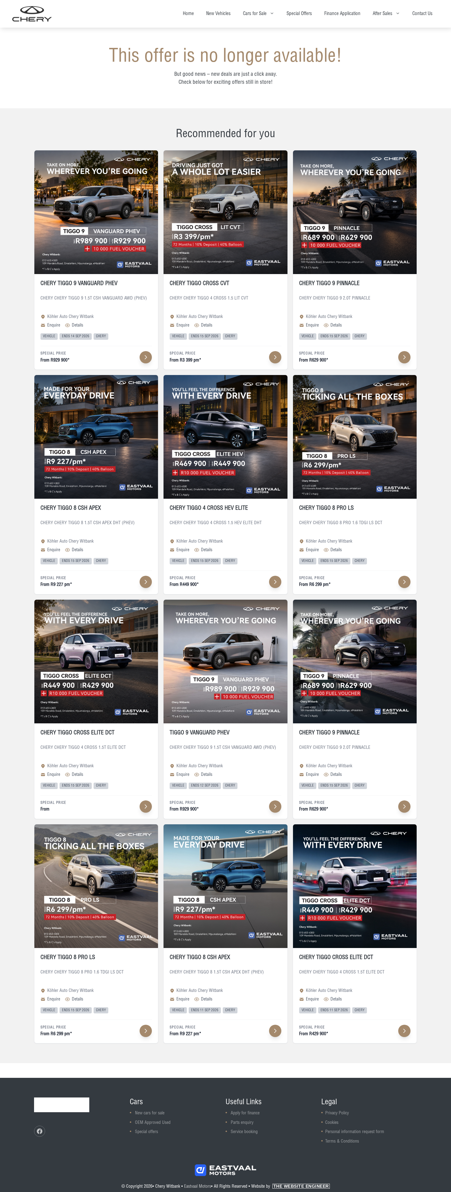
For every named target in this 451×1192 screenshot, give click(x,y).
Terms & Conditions (342, 1141)
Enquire (53, 325)
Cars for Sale (255, 14)
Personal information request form (354, 1132)
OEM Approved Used (153, 1122)
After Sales (382, 14)
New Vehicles (218, 14)
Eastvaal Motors (197, 1186)
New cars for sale (149, 1113)
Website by (290, 1186)
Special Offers (299, 14)
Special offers (146, 1132)
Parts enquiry (242, 1122)
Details (77, 325)
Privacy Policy (337, 1113)
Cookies (331, 1122)
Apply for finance (245, 1113)
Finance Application (342, 14)
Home (188, 14)
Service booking (244, 1132)
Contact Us (422, 14)
